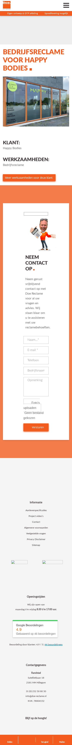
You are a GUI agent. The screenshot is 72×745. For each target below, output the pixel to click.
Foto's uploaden (31, 405)
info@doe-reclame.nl (36, 696)
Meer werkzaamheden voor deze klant (29, 177)
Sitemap (36, 545)
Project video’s (36, 516)
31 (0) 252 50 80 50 (36, 691)
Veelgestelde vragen (36, 533)
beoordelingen (54, 644)
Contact (36, 522)
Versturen (37, 427)
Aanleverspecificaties (36, 510)
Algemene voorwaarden (36, 528)
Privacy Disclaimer (36, 539)
